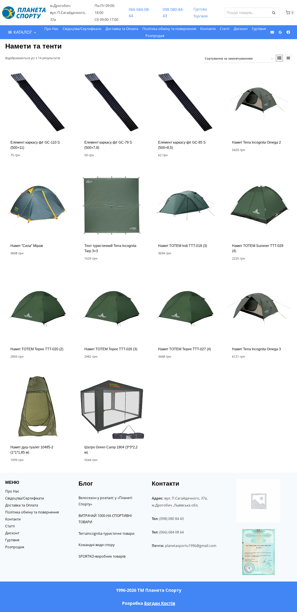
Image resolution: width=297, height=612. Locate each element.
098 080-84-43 (173, 12)
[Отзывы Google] (280, 32)
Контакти (208, 28)
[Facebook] (288, 32)
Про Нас (51, 28)
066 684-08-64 (139, 12)
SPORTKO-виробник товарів (101, 556)
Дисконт (241, 28)
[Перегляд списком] (288, 58)
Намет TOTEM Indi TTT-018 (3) (182, 246)
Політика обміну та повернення (169, 28)
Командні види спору (96, 544)
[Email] (272, 32)
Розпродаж (155, 35)
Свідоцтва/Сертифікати (82, 28)
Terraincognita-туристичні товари (106, 533)
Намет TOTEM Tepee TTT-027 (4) (184, 349)
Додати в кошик (246, 163)
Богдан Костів (159, 603)
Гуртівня (259, 28)
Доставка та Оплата (121, 28)
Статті (224, 28)
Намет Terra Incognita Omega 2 (256, 142)
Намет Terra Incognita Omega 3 (256, 349)
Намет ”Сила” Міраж (26, 246)
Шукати (275, 12)
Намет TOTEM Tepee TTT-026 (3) (110, 349)
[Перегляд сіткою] (279, 58)
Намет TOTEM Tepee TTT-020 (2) (36, 349)
